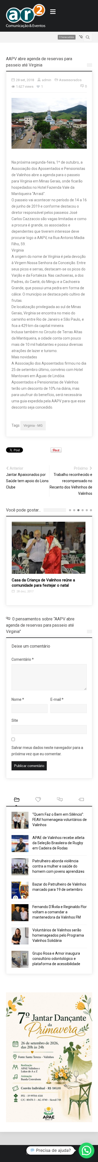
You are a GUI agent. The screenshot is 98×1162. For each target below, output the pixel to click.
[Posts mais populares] (38, 800)
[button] (86, 1150)
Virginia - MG (33, 425)
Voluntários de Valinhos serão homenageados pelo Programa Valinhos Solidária (58, 935)
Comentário (22, 659)
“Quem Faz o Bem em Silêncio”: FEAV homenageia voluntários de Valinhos (59, 819)
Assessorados (70, 80)
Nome (17, 699)
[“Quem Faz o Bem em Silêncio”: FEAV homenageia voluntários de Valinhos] (19, 820)
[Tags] (81, 800)
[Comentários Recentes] (60, 800)
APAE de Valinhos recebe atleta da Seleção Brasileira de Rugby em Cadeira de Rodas (58, 843)
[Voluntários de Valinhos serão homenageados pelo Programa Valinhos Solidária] (19, 935)
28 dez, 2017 (24, 591)
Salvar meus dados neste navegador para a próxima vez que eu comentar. (47, 751)
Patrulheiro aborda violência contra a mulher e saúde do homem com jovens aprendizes (58, 866)
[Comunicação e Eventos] (25, 16)
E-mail (57, 699)
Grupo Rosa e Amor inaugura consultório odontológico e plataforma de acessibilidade (56, 958)
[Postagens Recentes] (17, 800)
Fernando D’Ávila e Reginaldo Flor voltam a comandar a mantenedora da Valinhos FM (59, 912)
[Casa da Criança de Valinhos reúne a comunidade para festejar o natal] (48, 548)
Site (14, 720)
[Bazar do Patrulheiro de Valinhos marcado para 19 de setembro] (19, 890)
